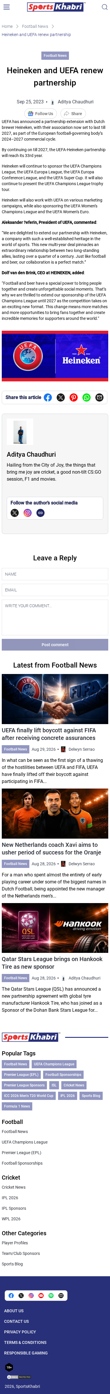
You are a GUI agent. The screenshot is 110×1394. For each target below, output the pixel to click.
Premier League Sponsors (24, 1085)
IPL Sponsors (14, 1208)
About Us (13, 1310)
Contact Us (16, 1321)
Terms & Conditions (25, 1342)
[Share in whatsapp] (86, 397)
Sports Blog (91, 1096)
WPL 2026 (11, 1218)
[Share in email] (61, 1295)
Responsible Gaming (26, 1353)
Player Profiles (15, 1243)
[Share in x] (21, 1295)
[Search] (104, 7)
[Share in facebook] (48, 397)
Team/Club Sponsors (21, 1253)
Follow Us (44, 113)
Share (76, 113)
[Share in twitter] (61, 397)
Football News (35, 26)
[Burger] (6, 7)
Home (7, 26)
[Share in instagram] (31, 1295)
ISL (54, 1085)
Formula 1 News (17, 1106)
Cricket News (74, 1085)
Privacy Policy (20, 1332)
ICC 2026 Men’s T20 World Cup (28, 1096)
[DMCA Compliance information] (19, 1377)
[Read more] (55, 729)
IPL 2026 (67, 1096)
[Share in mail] (99, 397)
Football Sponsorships (63, 1075)
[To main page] (56, 7)
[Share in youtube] (41, 1295)
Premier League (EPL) (21, 1075)
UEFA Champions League (54, 1064)
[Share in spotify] (51, 1295)
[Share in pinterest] (74, 397)
